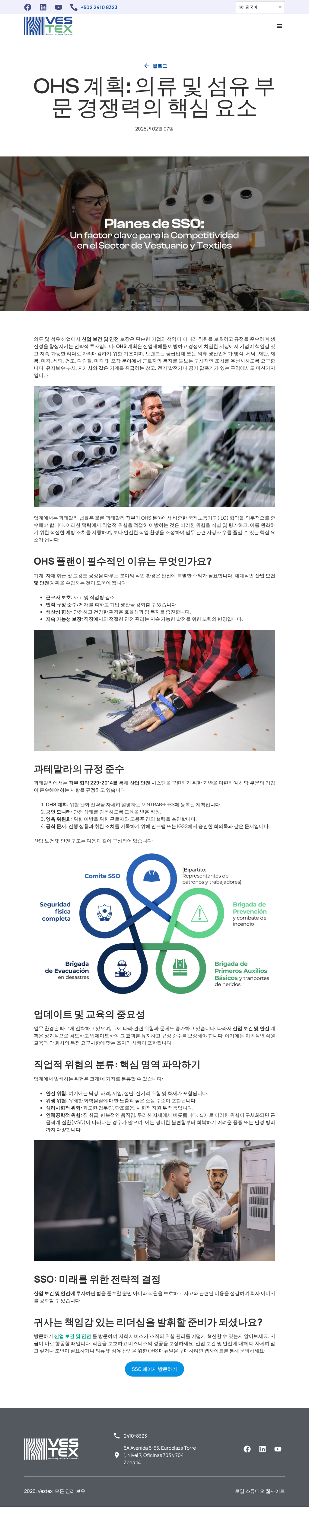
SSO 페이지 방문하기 (154, 1369)
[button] (260, 7)
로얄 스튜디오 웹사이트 (260, 1491)
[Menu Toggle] (279, 26)
